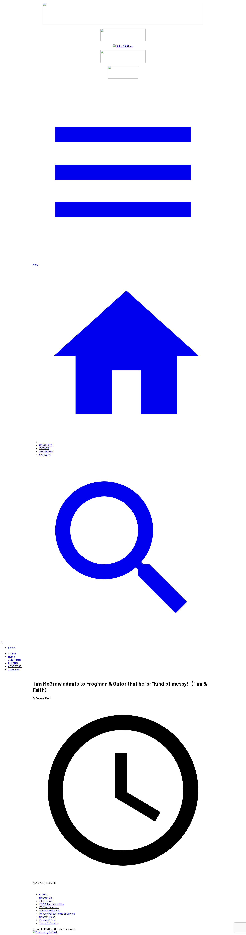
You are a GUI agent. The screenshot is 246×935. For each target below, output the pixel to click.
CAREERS (45, 454)
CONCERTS (45, 445)
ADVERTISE (46, 451)
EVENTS (44, 448)
